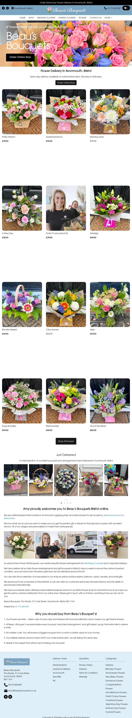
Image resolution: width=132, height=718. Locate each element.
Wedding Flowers (46, 18)
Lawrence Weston (61, 669)
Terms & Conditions (88, 673)
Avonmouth (58, 673)
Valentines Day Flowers (117, 704)
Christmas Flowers (114, 700)
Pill (54, 680)
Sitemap (83, 676)
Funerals (99, 563)
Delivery (83, 669)
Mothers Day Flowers (116, 708)
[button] (61, 503)
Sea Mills (57, 676)
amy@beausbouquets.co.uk (22, 690)
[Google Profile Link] (7, 8)
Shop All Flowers (66, 441)
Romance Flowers (114, 680)
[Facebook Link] (3, 8)
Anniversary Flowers (115, 673)
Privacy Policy (86, 665)
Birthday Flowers (113, 669)
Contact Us (95, 18)
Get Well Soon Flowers (116, 692)
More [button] (108, 18)
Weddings (89, 563)
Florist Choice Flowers (116, 696)
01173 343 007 (114, 8)
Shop (31, 18)
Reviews (82, 18)
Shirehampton (60, 665)
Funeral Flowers (67, 18)
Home (22, 18)
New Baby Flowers (114, 676)
